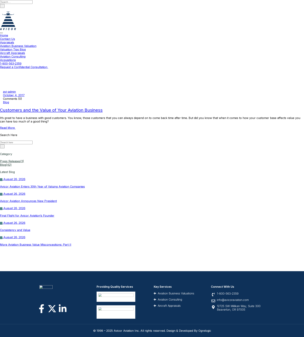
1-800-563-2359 (10, 63)
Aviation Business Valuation (18, 46)
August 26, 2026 (13, 179)
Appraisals (7, 42)
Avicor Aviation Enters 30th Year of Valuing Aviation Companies (42, 186)
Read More (8, 128)
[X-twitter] (52, 308)
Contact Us (7, 39)
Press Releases (12, 161)
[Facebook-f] (41, 308)
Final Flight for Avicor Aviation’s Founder (27, 215)
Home (4, 35)
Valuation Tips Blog (13, 49)
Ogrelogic (204, 330)
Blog (6, 102)
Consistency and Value (15, 230)
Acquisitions (8, 60)
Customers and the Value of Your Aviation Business (51, 110)
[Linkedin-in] (62, 308)
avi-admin (9, 91)
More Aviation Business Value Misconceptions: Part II (35, 244)
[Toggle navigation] (1, 32)
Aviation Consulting (13, 56)
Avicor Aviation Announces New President (28, 201)
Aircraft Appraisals (12, 53)
